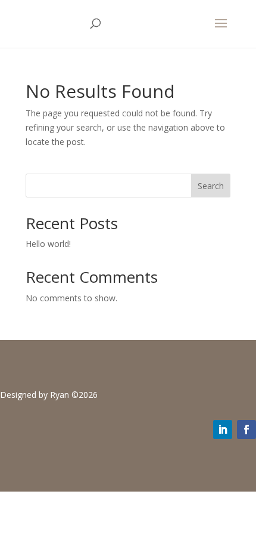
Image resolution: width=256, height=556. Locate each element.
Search (211, 185)
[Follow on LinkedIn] (222, 429)
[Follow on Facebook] (246, 429)
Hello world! (48, 243)
